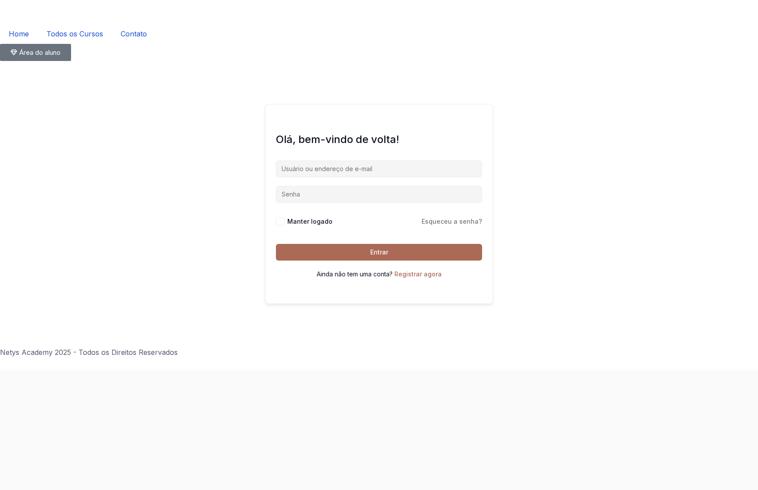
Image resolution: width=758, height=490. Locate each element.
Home (19, 33)
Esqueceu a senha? (452, 221)
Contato (134, 33)
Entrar (379, 252)
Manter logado (310, 221)
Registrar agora (418, 274)
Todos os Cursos (74, 33)
